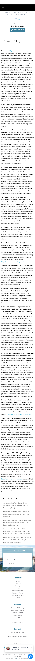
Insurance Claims (17, 593)
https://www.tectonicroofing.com (20, 51)
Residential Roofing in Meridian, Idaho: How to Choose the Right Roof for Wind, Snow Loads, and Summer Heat (17, 522)
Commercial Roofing (17, 608)
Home (17, 581)
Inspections (17, 620)
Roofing (17, 586)
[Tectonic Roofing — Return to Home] (17, 19)
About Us (17, 583)
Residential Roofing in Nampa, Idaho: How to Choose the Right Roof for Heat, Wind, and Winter (16, 514)
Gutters (17, 588)
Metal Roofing (17, 615)
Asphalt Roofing (17, 612)
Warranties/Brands (17, 595)
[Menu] (3, 7)
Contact (17, 598)
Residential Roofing (17, 610)
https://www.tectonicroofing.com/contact (14, 262)
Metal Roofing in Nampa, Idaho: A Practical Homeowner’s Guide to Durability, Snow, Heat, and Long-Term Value (17, 539)
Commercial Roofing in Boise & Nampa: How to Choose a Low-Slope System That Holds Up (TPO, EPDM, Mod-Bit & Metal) (17, 531)
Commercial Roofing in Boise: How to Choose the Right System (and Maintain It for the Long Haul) (16, 505)
